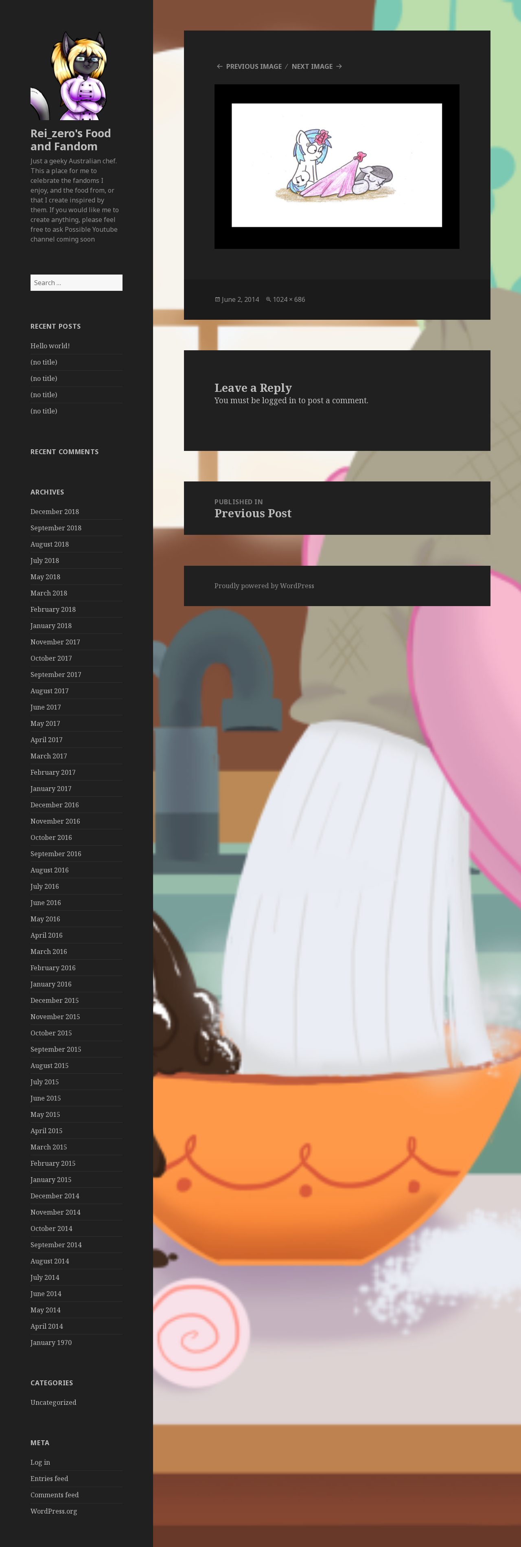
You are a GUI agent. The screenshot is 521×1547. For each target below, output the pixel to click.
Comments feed (55, 1494)
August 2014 (50, 1261)
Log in (40, 1462)
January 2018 (51, 625)
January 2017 (51, 788)
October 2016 (51, 837)
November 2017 (55, 641)
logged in (279, 400)
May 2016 (45, 918)
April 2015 (47, 1130)
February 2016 (53, 967)
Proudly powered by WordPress (264, 585)
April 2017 (47, 739)
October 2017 (51, 658)
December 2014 (55, 1195)
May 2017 (45, 723)
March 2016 (49, 951)
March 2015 (49, 1147)
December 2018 (55, 511)
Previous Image (254, 66)
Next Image (312, 66)
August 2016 (50, 870)
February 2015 (53, 1163)
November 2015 (55, 1016)
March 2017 (49, 756)
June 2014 (46, 1293)
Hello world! (50, 345)
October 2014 (51, 1228)
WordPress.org (54, 1511)
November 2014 (55, 1212)
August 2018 (50, 544)
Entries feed (49, 1478)
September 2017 (56, 674)
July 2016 (45, 886)
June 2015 (46, 1098)
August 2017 (50, 690)
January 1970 (51, 1342)
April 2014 (47, 1326)
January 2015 (51, 1179)
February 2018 (53, 609)
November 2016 (55, 821)
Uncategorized (54, 1402)
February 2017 (53, 772)
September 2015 (56, 1049)
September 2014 (56, 1244)
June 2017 (46, 707)
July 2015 (45, 1081)
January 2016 (51, 984)
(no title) (44, 362)
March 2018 (49, 593)
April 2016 (47, 935)
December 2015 (55, 1000)
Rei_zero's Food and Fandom (71, 139)
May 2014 (45, 1309)
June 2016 (46, 902)
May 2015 (45, 1114)
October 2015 (51, 1032)
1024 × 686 (289, 299)
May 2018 (45, 576)
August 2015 (50, 1065)
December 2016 (55, 804)
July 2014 (45, 1277)
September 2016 (56, 853)
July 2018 (45, 560)
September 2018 (56, 527)
